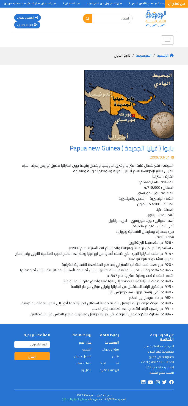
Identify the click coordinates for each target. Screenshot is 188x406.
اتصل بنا (86, 370)
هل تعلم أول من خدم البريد (109, 3)
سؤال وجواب (110, 349)
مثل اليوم (85, 342)
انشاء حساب (25, 25)
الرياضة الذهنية (109, 370)
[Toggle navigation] (167, 39)
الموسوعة (144, 55)
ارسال (32, 356)
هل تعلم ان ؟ (76, 3)
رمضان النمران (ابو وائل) (75, 399)
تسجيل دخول (25, 17)
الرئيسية (163, 55)
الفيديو (86, 349)
